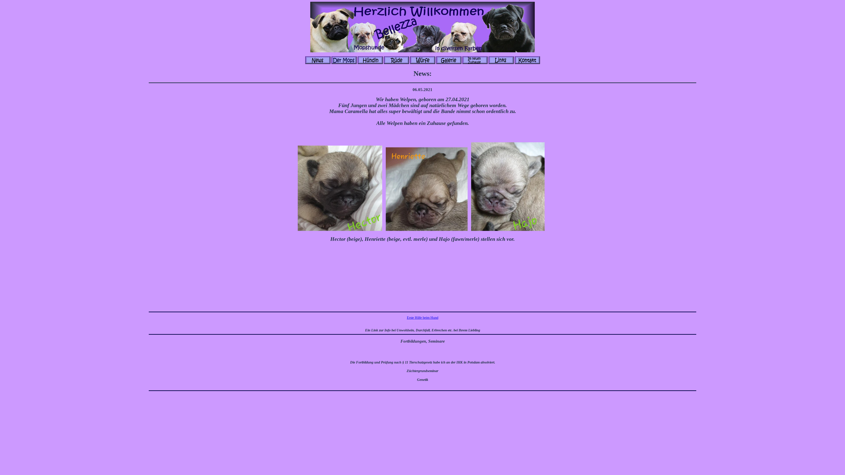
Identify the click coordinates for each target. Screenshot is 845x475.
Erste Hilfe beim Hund (422, 318)
